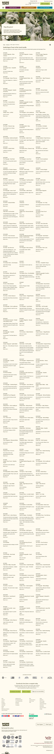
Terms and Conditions (43, 707)
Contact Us (3, 699)
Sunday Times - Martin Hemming (43, 450)
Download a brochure (48, 1)
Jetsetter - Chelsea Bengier (41, 169)
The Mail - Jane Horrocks (8, 247)
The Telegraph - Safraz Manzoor (10, 620)
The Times (21, 262)
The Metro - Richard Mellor (9, 202)
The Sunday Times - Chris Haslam (10, 262)
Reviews (3, 706)
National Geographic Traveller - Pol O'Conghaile (26, 102)
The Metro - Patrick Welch (8, 148)
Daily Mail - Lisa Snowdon (8, 211)
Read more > (5, 60)
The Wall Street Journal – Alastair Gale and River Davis (10, 320)
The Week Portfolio (7, 372)
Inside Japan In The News (14, 44)
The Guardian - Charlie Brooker (26, 630)
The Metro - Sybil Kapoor (24, 620)
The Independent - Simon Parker (43, 283)
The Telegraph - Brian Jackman (26, 247)
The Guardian (6, 542)
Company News (42, 702)
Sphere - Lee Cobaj (40, 494)
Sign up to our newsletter (38, 691)
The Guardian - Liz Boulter (41, 126)
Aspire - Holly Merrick (40, 483)
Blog (30, 698)
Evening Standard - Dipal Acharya (43, 138)
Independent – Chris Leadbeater (10, 405)
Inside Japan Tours (6, 3)
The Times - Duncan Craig (8, 126)
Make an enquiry (26, 691)
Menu (3, 7)
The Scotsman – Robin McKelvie (26, 332)
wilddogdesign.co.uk (49, 750)
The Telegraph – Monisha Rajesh (10, 384)
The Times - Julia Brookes (8, 180)
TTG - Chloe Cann (7, 417)
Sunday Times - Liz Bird (8, 112)
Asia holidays (41, 743)
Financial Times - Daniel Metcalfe (26, 564)
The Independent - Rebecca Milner (10, 471)
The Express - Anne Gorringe (25, 471)
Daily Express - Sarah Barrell (9, 596)
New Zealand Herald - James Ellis (43, 608)
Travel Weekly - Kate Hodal (9, 554)
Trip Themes (17, 703)
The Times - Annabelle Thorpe (42, 262)
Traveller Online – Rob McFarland (26, 395)
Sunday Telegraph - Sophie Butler (10, 344)
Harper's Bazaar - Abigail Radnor (26, 295)
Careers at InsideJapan (43, 703)
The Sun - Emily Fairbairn (8, 283)
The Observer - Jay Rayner (41, 148)
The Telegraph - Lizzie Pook (25, 159)
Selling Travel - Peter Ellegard (42, 102)
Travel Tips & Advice (32, 699)
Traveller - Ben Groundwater (42, 159)
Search (51, 3)
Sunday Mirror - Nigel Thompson (43, 78)
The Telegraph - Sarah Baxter (42, 235)
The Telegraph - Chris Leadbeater (26, 112)
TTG (20, 283)
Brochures (3, 702)
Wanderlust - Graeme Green (9, 575)
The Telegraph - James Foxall (9, 190)
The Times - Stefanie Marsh (9, 662)
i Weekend (21, 202)
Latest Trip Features (4, 710)
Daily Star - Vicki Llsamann (41, 440)
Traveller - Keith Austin (24, 169)
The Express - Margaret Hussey (9, 223)
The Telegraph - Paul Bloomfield (26, 180)
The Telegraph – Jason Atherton (26, 384)
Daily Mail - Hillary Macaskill (9, 564)
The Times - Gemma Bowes (9, 102)
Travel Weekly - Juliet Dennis (25, 190)
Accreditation (3, 703)
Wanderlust (38, 67)
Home (4, 44)
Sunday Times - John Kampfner (26, 585)
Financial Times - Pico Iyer (8, 450)
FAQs (30, 702)
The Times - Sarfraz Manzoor (9, 295)
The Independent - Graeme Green (26, 575)
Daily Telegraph (22, 67)
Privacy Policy (42, 706)
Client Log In (48, 724)
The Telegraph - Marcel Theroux (10, 78)
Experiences (17, 702)
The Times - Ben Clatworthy (42, 223)
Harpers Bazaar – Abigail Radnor (43, 332)
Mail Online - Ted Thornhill (25, 344)
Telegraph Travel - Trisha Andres (26, 417)
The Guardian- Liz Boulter (8, 651)
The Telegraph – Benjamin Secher (26, 360)
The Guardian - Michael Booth (9, 273)
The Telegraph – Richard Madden (43, 395)
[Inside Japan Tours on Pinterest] (5, 716)
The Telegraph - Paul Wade (9, 159)
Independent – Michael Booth (25, 405)
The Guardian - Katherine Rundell (10, 138)
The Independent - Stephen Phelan (43, 344)
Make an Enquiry (45, 3)
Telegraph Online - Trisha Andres (26, 440)
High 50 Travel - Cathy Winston (10, 515)
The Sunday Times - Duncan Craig (26, 148)
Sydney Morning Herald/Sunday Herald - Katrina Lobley (26, 236)
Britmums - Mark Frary (41, 295)
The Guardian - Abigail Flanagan (10, 641)
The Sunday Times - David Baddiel (26, 273)
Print (50, 44)
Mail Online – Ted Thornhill (41, 306)
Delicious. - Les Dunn (23, 450)
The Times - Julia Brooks (41, 620)
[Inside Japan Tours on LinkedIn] (2, 716)
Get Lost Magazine (40, 320)
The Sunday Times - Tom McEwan (43, 515)
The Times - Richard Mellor (41, 90)
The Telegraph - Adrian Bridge (42, 417)
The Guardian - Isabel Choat (25, 138)
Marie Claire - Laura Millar (8, 483)
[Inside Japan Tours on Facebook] (7, 716)
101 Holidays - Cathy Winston (42, 405)
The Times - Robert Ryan (41, 471)
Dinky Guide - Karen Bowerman (26, 223)
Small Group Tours (13, 7)
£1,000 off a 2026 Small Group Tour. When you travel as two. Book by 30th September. (26, 10)
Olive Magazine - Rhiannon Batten (10, 440)
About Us (8, 44)
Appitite (5, 504)
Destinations (41, 699)
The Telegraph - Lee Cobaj (41, 202)
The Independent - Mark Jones (42, 504)
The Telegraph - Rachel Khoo (42, 530)
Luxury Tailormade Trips (45, 7)
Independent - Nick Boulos (25, 428)
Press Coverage (42, 701)
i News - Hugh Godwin (40, 112)
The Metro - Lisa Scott (8, 585)
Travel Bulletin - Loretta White (25, 504)
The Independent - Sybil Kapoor (10, 530)
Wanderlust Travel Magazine (9, 395)
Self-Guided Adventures (29, 7)
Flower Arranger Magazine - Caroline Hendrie (42, 55)
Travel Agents (40, 724)
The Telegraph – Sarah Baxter (25, 306)
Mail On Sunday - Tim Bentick (25, 515)
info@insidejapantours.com (48, 746)
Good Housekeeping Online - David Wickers (25, 90)
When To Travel (31, 701)
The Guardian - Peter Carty (41, 247)
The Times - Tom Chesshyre (9, 235)
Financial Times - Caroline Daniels (26, 494)
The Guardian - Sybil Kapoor (25, 530)
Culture (41, 698)
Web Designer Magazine (41, 190)
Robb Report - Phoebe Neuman (10, 169)
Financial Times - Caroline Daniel (43, 651)
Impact (3, 707)
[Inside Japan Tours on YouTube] (9, 716)
